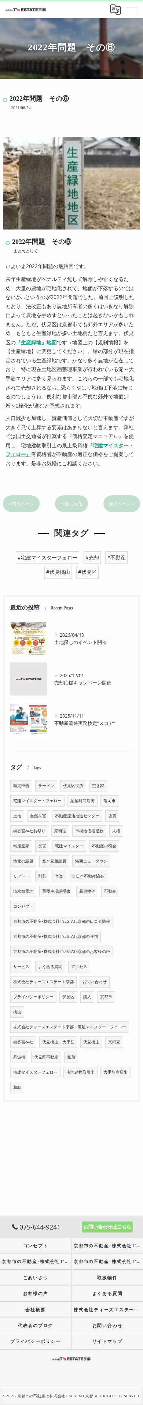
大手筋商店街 (115, 1072)
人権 (116, 830)
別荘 (42, 876)
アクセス (79, 966)
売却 (71, 1057)
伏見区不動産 (46, 1057)
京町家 (114, 1042)
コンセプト (23, 906)
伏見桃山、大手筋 (58, 1042)
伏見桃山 (91, 1042)
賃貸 (112, 815)
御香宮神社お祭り (29, 830)
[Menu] (132, 9)
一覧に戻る (71, 504)
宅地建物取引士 (80, 1072)
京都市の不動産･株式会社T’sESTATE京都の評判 (55, 936)
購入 (87, 996)
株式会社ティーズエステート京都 (43, 981)
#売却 (92, 557)
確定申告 (21, 785)
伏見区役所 (73, 785)
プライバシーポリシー (33, 996)
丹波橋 (19, 1057)
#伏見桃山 (58, 571)
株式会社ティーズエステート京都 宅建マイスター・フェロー (69, 1026)
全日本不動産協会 (88, 876)
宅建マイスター (69, 846)
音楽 (59, 876)
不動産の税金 (104, 846)
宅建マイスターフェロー (35, 1072)
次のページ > (122, 504)
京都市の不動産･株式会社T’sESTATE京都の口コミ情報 (61, 921)
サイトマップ (107, 1341)
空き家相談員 (54, 861)
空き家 (98, 785)
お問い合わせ (94, 981)
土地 (17, 815)
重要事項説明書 (56, 891)
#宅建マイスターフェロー (47, 557)
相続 (17, 1087)
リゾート (21, 876)
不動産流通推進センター (77, 815)
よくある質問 (50, 966)
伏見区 (68, 996)
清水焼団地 (23, 891)
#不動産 (116, 557)
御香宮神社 (23, 1042)
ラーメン (46, 785)
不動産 (110, 891)
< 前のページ (21, 504)
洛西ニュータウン (91, 861)
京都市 (106, 996)
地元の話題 (23, 861)
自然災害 (38, 815)
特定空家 (21, 846)
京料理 (60, 830)
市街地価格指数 (89, 830)
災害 (42, 846)
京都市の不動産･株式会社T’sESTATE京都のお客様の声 (61, 951)
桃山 (17, 1011)
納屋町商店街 (82, 800)
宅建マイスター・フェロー (37, 800)
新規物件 (87, 891)
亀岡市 (109, 800)
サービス (21, 966)
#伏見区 (87, 571)
